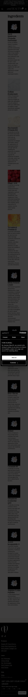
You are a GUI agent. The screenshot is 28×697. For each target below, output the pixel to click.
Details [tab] (14, 337)
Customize (13, 362)
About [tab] (23, 337)
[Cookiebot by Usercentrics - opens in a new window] (19, 333)
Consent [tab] (5, 337)
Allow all (14, 357)
